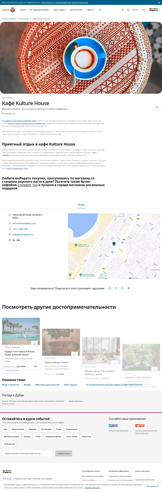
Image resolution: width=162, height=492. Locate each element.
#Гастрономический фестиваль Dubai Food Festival (114, 384)
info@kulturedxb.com (23, 234)
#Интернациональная (47, 384)
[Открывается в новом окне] (116, 288)
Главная (23, 10)
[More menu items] (99, 10)
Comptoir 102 (28, 185)
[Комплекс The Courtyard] (141, 324)
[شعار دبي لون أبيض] (7, 472)
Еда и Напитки (76, 10)
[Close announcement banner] (159, 2)
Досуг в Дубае (59, 10)
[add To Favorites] (157, 107)
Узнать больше (12, 368)
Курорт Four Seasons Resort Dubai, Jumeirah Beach (20, 346)
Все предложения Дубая (39, 10)
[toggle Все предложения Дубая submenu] (49, 9)
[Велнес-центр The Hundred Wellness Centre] (101, 324)
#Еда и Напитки (10, 384)
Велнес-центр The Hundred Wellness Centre (99, 346)
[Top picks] (128, 10)
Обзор (81, 204)
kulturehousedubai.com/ (24, 223)
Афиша (90, 10)
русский (135, 10)
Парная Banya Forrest (56, 344)
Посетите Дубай (9, 18)
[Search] (123, 9)
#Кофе (27, 384)
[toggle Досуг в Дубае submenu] (66, 9)
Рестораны (24, 18)
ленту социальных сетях (17, 168)
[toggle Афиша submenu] (94, 9)
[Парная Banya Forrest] (61, 324)
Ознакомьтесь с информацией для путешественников (64, 2)
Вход (144, 10)
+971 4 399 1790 (20, 229)
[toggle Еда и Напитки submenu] (83, 9)
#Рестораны (70, 384)
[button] (152, 486)
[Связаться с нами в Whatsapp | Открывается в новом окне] (109, 288)
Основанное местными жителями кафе (19, 121)
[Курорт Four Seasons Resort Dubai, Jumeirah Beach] (21, 324)
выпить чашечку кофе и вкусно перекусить (27, 123)
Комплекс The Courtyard (138, 344)
